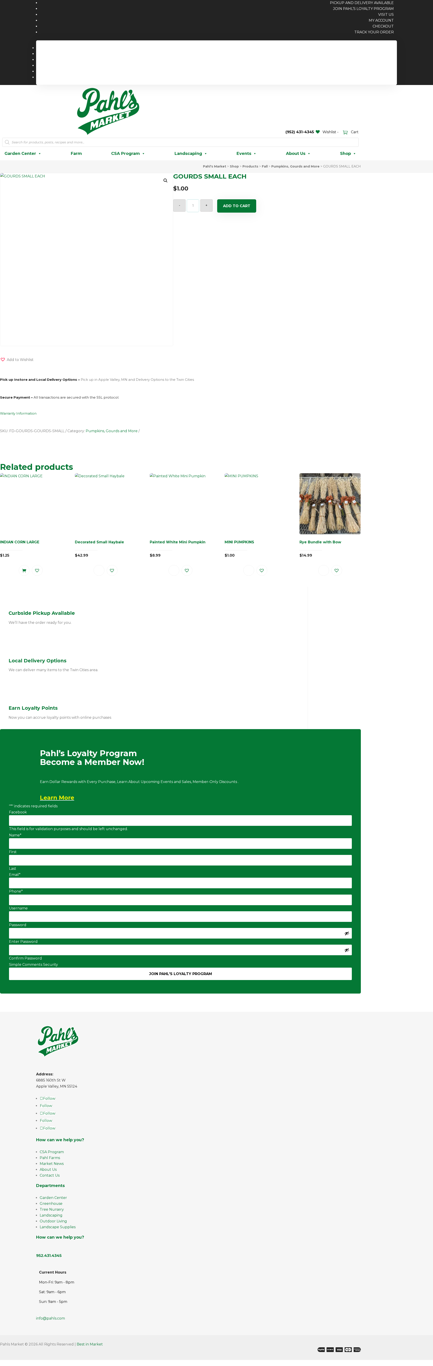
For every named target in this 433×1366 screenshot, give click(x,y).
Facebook (18, 812)
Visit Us (386, 14)
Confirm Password (25, 958)
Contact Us (50, 1175)
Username (18, 908)
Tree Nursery (52, 1209)
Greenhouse (51, 1203)
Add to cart (236, 206)
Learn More (57, 797)
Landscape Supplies (58, 1227)
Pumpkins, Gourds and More (112, 431)
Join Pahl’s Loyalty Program (363, 9)
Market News (52, 1164)
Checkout (383, 26)
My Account (381, 20)
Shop (345, 153)
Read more (99, 570)
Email (15, 874)
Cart (354, 132)
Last (12, 868)
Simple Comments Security (33, 964)
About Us (295, 153)
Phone (16, 891)
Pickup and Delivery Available (365, 48)
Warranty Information (18, 413)
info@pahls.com (50, 1318)
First (13, 852)
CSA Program (125, 153)
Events (244, 153)
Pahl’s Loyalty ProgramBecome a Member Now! (92, 758)
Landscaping (188, 153)
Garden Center (20, 153)
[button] (165, 181)
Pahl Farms (50, 1158)
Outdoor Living (53, 1221)
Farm (76, 153)
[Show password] (346, 933)
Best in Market (90, 1344)
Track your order (374, 32)
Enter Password (23, 941)
